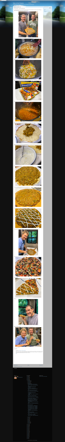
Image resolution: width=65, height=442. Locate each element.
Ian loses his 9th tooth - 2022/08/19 (31, 414)
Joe (18, 376)
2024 (28, 378)
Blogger (36, 440)
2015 (28, 429)
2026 (28, 376)
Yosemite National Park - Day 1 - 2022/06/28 (32, 408)
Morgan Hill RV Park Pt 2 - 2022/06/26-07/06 (32, 399)
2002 (28, 438)
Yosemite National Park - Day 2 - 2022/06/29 (32, 407)
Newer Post (15, 365)
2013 (28, 431)
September (29, 383)
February (29, 422)
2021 (28, 424)
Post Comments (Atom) (19, 366)
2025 (28, 377)
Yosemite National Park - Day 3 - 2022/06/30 (32, 406)
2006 (28, 437)
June (28, 418)
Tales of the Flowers (18, 3)
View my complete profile (19, 377)
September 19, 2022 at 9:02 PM (22, 350)
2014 (28, 430)
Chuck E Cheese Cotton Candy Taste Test (32, 390)
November (29, 381)
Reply (16, 353)
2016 (28, 428)
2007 (28, 436)
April (28, 420)
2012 (28, 432)
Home (28, 365)
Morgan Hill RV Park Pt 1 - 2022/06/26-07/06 (32, 405)
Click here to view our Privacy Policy (43, 376)
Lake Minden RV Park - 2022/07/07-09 (32, 398)
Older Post (40, 365)
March (28, 421)
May (28, 419)
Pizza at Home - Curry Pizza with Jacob (32, 395)
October (29, 382)
